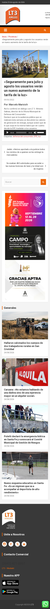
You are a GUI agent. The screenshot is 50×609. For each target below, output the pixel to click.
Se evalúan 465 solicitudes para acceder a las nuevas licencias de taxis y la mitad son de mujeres (24, 166)
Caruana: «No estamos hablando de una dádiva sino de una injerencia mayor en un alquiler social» (23, 392)
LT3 (32, 604)
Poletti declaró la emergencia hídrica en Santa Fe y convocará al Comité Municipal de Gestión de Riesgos (24, 439)
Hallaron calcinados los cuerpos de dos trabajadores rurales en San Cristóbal (23, 346)
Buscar (43, 182)
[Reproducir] (7, 132)
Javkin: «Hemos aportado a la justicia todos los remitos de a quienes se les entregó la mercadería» (26, 152)
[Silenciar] (35, 132)
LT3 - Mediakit (8, 568)
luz (39, 136)
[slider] (41, 132)
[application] (25, 132)
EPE (35, 136)
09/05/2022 (9, 100)
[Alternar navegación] (5, 30)
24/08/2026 (9, 353)
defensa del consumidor (23, 136)
